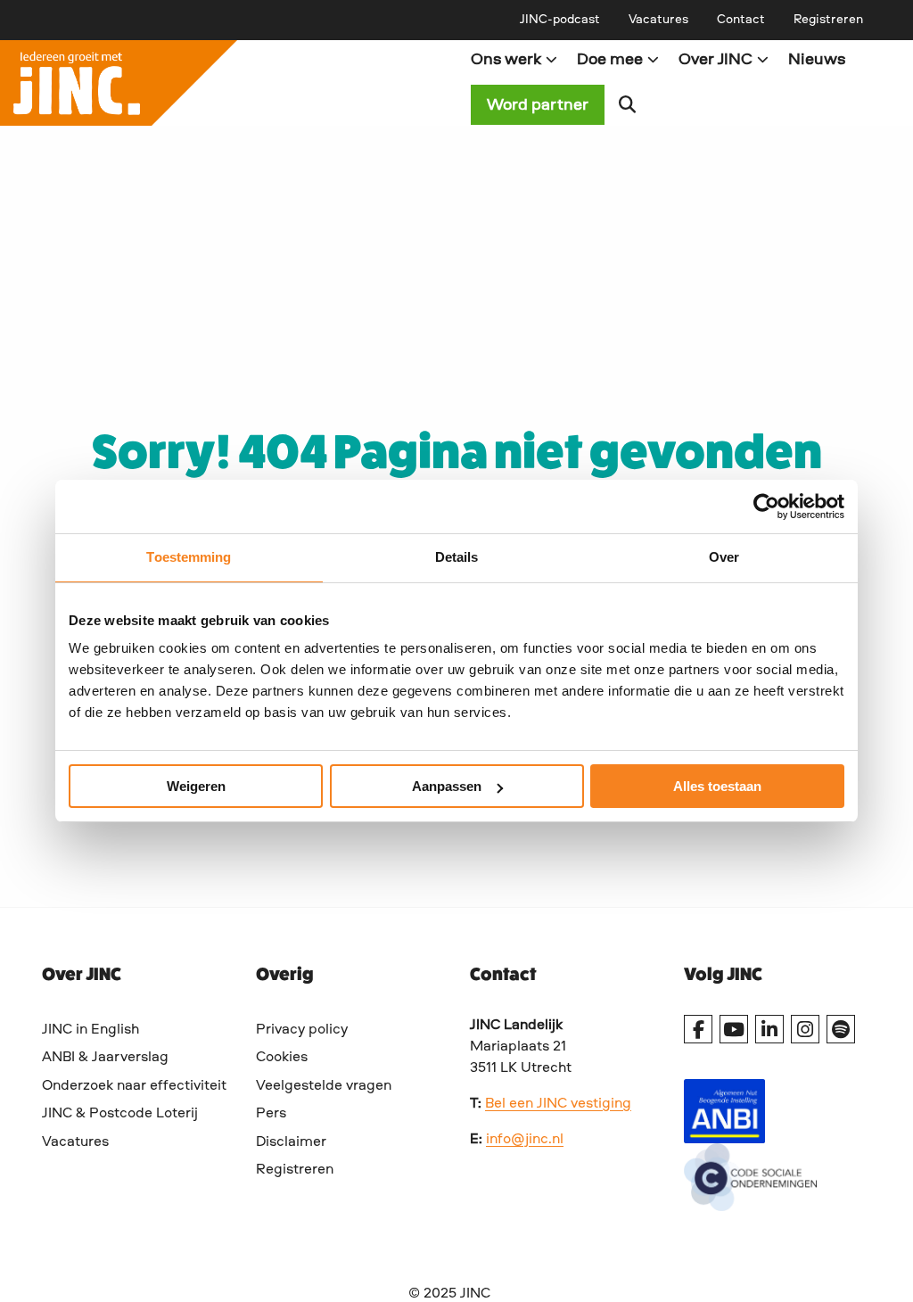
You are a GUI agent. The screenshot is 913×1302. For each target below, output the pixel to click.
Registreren (828, 19)
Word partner (537, 105)
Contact (741, 19)
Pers (271, 1114)
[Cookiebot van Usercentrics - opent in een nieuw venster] (766, 506)
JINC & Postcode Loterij (120, 1114)
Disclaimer (291, 1142)
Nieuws (816, 60)
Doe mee (610, 60)
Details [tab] (457, 556)
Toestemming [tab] (188, 556)
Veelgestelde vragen (323, 1086)
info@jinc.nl (524, 1140)
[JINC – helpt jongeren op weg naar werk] (228, 83)
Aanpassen (446, 786)
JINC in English (90, 1030)
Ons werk (506, 60)
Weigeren (196, 786)
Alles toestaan (717, 786)
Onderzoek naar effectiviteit (134, 1086)
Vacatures (658, 19)
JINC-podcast (560, 19)
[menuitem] (560, 19)
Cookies (282, 1058)
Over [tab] (724, 556)
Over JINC (716, 60)
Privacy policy (302, 1030)
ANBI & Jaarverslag (105, 1058)
